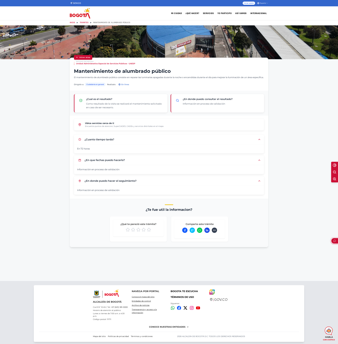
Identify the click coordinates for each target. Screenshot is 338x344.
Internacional (258, 13)
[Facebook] (179, 308)
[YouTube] (198, 308)
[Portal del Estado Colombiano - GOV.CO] (76, 3)
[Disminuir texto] (334, 172)
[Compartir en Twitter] (192, 230)
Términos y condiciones (142, 336)
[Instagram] (192, 308)
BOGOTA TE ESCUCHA (184, 291)
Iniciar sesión (249, 3)
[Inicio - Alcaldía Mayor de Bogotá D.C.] (80, 13)
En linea (125, 84)
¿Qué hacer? (192, 13)
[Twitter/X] (185, 308)
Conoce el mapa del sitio (143, 297)
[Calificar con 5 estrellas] (149, 230)
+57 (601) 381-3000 (119, 307)
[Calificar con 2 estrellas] (133, 230)
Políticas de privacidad (118, 336)
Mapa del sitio (99, 336)
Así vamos (241, 13)
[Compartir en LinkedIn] (207, 230)
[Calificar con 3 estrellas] (138, 230)
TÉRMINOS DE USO (182, 297)
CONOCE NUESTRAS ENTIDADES (167, 327)
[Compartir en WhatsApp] (199, 230)
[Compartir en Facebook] (184, 230)
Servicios (208, 13)
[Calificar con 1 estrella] (128, 230)
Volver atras (84, 57)
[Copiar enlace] (214, 230)
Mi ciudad (176, 13)
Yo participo (224, 13)
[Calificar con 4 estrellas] (144, 230)
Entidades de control (141, 301)
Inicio (72, 22)
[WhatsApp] (173, 308)
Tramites (84, 22)
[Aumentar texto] (334, 179)
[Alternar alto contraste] (334, 165)
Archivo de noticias (140, 305)
